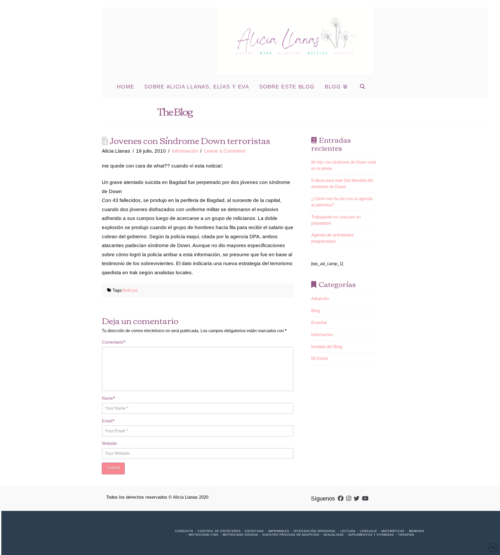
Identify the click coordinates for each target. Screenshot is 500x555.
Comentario (113, 342)
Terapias (406, 534)
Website (109, 443)
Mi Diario (319, 358)
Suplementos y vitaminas (371, 534)
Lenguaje (368, 531)
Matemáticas (393, 531)
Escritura (254, 531)
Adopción (320, 298)
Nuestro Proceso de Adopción (290, 534)
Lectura (347, 531)
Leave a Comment (224, 151)
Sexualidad (333, 534)
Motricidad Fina (203, 534)
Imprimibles (278, 531)
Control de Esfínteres (219, 531)
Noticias (130, 290)
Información (185, 151)
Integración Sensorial (314, 531)
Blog (315, 310)
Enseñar (319, 322)
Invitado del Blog (326, 346)
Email (108, 421)
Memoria (416, 531)
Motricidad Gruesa (240, 534)
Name (108, 398)
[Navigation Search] (362, 86)
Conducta (184, 531)
